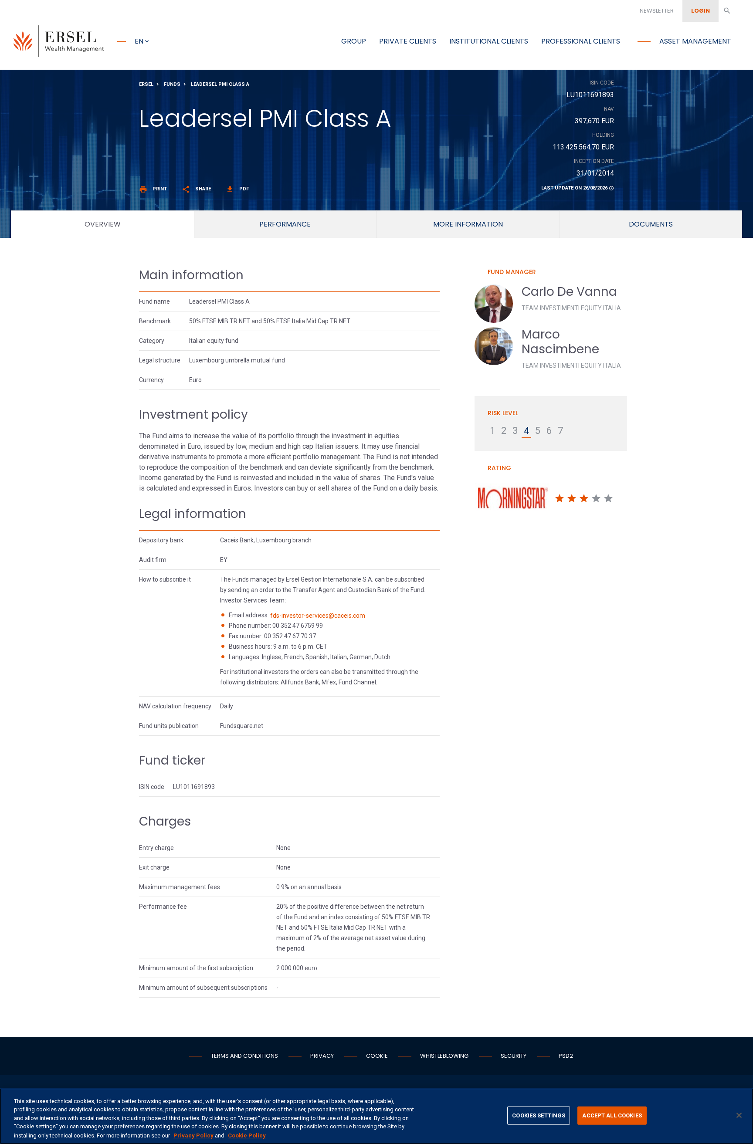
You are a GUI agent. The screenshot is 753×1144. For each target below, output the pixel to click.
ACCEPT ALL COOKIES (611, 1115)
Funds (172, 84)
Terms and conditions (244, 1056)
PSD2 (566, 1056)
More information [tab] (468, 224)
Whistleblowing (444, 1056)
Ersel (146, 84)
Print (153, 189)
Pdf (237, 189)
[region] (376, 1116)
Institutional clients (488, 41)
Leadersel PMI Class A (220, 84)
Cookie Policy (247, 1135)
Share (196, 189)
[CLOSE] (739, 1115)
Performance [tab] (285, 224)
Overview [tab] (103, 224)
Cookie (377, 1056)
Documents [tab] (651, 224)
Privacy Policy (193, 1135)
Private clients (407, 41)
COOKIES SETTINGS (538, 1115)
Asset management (695, 41)
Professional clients (580, 41)
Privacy (322, 1056)
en (139, 41)
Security (513, 1056)
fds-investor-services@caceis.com (317, 615)
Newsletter (657, 11)
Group (353, 41)
